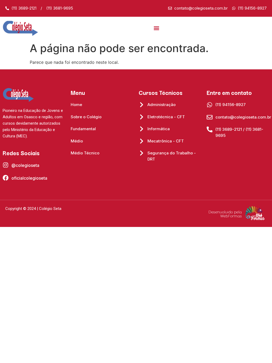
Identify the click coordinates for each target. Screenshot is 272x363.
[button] (156, 28)
